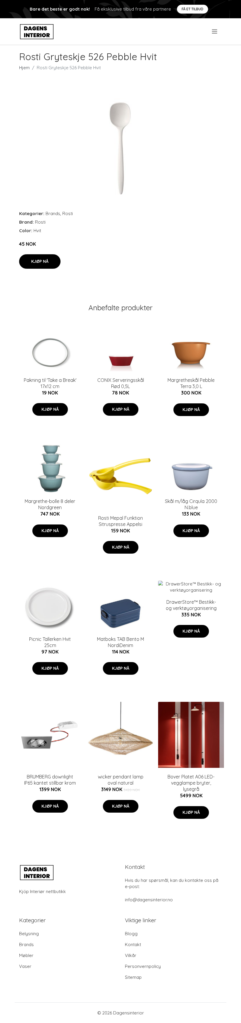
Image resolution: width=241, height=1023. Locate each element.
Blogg (131, 933)
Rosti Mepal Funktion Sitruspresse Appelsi (120, 521)
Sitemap (133, 977)
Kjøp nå (39, 261)
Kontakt (133, 944)
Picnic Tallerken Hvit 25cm (50, 642)
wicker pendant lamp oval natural (120, 780)
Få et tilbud (192, 9)
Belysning (29, 933)
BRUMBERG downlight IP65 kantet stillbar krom (50, 780)
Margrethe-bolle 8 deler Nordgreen (50, 504)
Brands (53, 213)
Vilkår (130, 955)
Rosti (67, 213)
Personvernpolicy (143, 966)
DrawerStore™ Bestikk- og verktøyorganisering (191, 605)
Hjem (24, 67)
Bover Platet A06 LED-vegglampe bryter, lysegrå (191, 783)
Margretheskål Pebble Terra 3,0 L (191, 383)
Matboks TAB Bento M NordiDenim (120, 642)
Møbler (26, 955)
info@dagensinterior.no (149, 899)
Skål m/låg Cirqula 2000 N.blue (191, 504)
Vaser (25, 966)
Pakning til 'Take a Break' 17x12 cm (50, 383)
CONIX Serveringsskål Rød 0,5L (120, 383)
